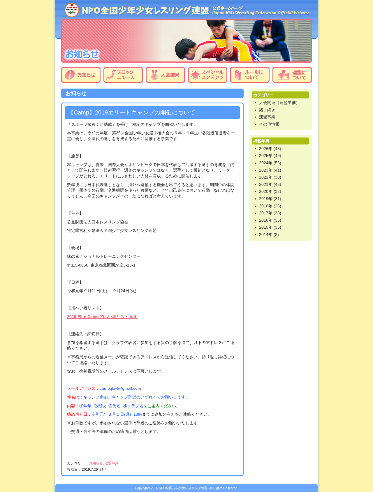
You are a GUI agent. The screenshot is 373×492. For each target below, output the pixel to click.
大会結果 (165, 75)
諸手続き (267, 109)
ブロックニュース (123, 75)
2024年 (265, 163)
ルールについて (250, 75)
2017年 (265, 213)
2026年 (265, 148)
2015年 (265, 227)
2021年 (265, 184)
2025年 (265, 155)
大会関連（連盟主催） (279, 102)
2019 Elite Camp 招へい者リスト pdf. (102, 316)
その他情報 (269, 124)
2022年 (265, 177)
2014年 (265, 234)
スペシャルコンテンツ (207, 75)
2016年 (265, 220)
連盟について (292, 75)
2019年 (265, 198)
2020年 (265, 191)
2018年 (265, 206)
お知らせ (81, 75)
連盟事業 (112, 463)
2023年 (265, 170)
